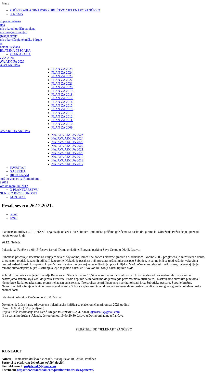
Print (13, 214)
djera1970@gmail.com (105, 312)
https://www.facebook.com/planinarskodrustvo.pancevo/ (55, 370)
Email (13, 218)
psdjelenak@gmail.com (40, 366)
